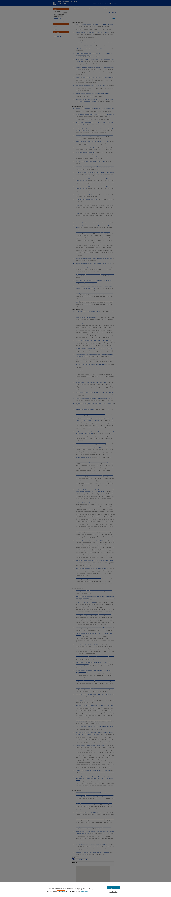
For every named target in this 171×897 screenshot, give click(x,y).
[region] (85, 889)
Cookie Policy (84, 891)
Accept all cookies (114, 888)
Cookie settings (61, 891)
